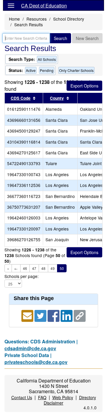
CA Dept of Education (44, 5)
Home (14, 19)
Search (60, 38)
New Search (87, 38)
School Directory (68, 19)
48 (43, 268)
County (57, 98)
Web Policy (62, 397)
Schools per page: (21, 276)
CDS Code (21, 98)
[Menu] (11, 5)
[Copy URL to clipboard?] (80, 315)
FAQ (42, 397)
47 (34, 268)
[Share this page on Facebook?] (54, 315)
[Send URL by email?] (27, 315)
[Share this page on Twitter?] (41, 315)
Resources (36, 19)
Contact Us (21, 397)
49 (53, 268)
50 (62, 268)
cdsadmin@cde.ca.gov (30, 348)
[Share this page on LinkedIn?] (67, 315)
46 (25, 268)
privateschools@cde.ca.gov (35, 362)
